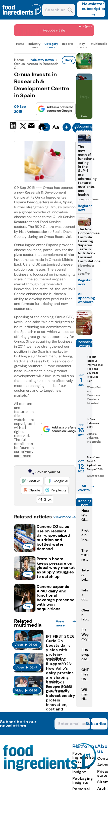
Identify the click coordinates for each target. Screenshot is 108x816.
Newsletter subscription (93, 6)
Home (20, 44)
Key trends (82, 45)
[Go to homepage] (49, 769)
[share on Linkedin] (14, 126)
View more (62, 517)
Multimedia (99, 44)
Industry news (34, 45)
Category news (51, 45)
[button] (32, 481)
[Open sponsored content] (54, 35)
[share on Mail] (32, 126)
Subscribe (98, 723)
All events (84, 488)
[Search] (70, 10)
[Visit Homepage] (22, 18)
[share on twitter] (23, 126)
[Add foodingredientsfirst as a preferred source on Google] (56, 109)
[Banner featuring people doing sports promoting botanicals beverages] (84, 117)
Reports (67, 44)
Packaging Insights (82, 780)
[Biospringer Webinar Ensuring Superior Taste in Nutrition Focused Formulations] (84, 333)
